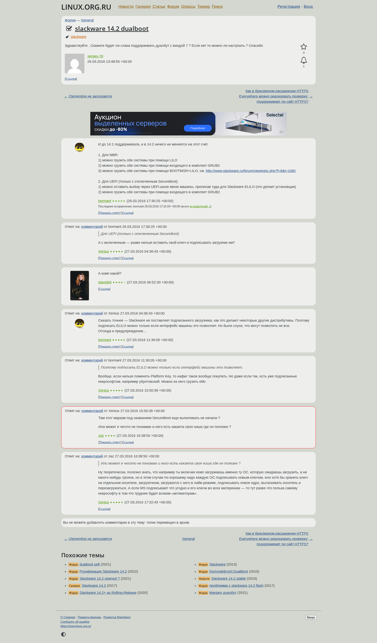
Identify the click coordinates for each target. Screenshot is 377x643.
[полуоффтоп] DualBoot (228, 571)
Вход (308, 6)
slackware (78, 37)
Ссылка (71, 78)
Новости (126, 6)
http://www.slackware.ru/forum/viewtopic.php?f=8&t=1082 (251, 171)
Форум (173, 6)
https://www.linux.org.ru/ (75, 626)
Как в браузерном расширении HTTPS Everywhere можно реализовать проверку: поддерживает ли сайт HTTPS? (273, 96)
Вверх (311, 617)
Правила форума (89, 617)
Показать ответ (109, 212)
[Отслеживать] (304, 60)
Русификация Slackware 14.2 (103, 571)
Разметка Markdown (117, 617)
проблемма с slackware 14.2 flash (236, 586)
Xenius (103, 251)
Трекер (203, 6)
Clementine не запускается (90, 96)
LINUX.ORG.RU (86, 7)
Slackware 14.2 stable (228, 578)
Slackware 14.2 (94, 586)
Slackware (217, 564)
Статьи (159, 6)
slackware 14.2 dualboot (112, 28)
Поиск (217, 6)
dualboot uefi (90, 564)
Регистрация (288, 6)
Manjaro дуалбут (222, 593)
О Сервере (67, 617)
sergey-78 (95, 56)
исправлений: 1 (200, 206)
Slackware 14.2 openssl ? (100, 578)
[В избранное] (304, 47)
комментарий (92, 227)
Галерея (143, 6)
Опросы (188, 6)
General (87, 20)
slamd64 (105, 282)
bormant (104, 201)
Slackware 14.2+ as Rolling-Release (108, 593)
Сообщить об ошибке (75, 621)
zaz (101, 436)
